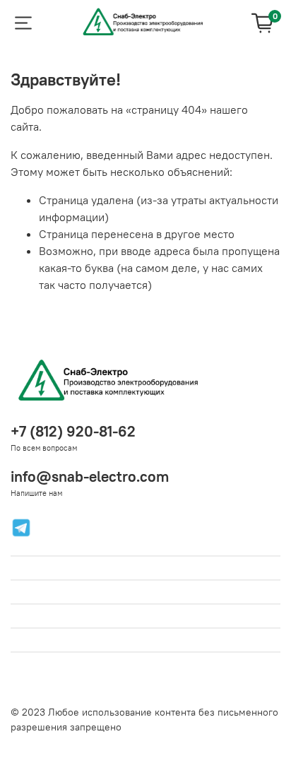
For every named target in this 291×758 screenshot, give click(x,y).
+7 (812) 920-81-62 (73, 431)
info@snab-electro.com (90, 476)
